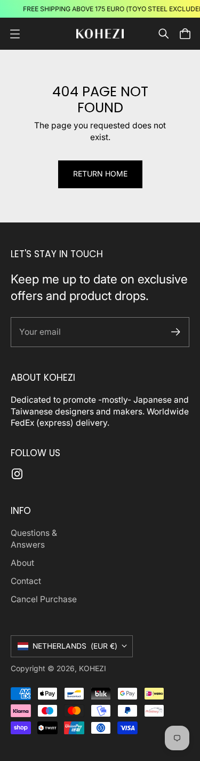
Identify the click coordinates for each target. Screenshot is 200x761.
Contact (26, 581)
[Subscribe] (176, 332)
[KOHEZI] (100, 34)
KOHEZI (92, 668)
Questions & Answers (34, 539)
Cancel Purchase (44, 599)
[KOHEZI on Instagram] (17, 473)
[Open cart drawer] (185, 33)
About (22, 563)
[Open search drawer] (163, 33)
